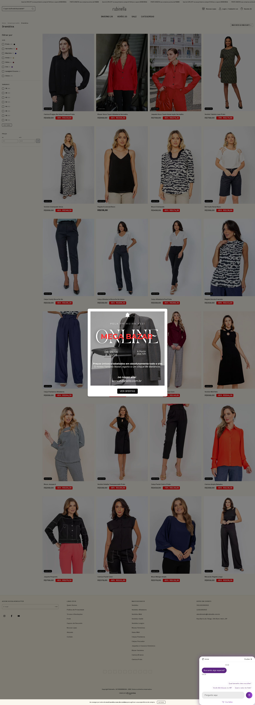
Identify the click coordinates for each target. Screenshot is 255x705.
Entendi (161, 702)
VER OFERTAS (127, 391)
